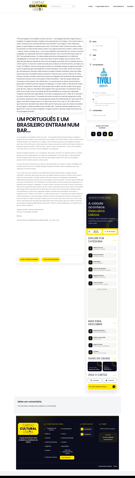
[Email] (110, 134)
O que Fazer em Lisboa (105, 466)
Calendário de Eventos (51, 429)
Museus (47, 450)
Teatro (63, 434)
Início (91, 6)
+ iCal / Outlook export (50, 259)
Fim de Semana (66, 429)
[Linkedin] (105, 134)
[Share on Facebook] (93, 134)
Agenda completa (96, 231)
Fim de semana (111, 231)
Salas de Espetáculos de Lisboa (67, 451)
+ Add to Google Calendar (29, 259)
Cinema (64, 442)
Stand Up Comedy (100, 115)
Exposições (65, 446)
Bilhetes (19, 216)
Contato (130, 6)
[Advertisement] (67, 21)
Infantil (47, 438)
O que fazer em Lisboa (55, 424)
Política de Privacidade (107, 429)
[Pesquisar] (73, 6)
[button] (109, 6)
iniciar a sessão (29, 406)
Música (47, 434)
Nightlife (48, 446)
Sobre (104, 424)
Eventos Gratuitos (51, 442)
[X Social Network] (99, 134)
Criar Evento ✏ (118, 6)
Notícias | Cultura (51, 457)
